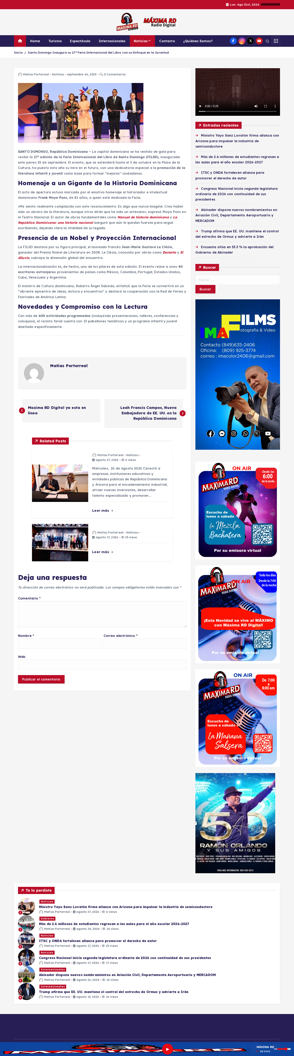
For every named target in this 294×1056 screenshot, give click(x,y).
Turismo (55, 41)
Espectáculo (80, 41)
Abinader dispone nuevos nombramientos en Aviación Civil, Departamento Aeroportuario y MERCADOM (236, 215)
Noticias (141, 41)
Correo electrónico (121, 636)
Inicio (18, 52)
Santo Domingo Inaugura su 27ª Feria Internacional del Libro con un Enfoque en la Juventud (98, 52)
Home (35, 41)
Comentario (29, 598)
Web (21, 657)
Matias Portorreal (36, 74)
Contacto (167, 41)
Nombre (26, 636)
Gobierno (47, 918)
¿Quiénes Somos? (198, 41)
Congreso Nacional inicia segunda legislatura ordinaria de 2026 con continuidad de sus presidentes (236, 194)
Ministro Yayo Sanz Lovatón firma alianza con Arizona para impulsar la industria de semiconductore (237, 140)
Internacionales (112, 41)
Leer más (101, 510)
